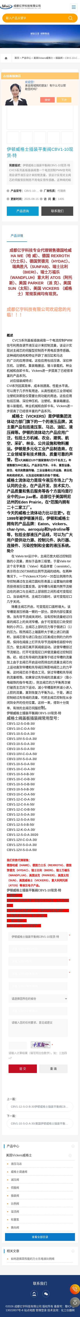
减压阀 (15, 1179)
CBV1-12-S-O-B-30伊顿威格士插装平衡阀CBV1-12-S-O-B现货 (42, 1106)
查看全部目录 (40, 1237)
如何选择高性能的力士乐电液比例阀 (32, 1258)
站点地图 (29, 1310)
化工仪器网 (68, 1310)
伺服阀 (15, 1187)
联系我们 (57, 211)
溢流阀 (15, 1211)
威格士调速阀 (19, 1171)
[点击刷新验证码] (40, 1045)
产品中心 (26, 58)
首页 (17, 58)
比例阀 (15, 1203)
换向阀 (15, 1227)
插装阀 (59, 58)
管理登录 (41, 1310)
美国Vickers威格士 (43, 58)
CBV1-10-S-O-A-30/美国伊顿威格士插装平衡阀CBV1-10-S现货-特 (42, 1123)
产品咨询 (23, 211)
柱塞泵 (15, 1219)
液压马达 (16, 1163)
